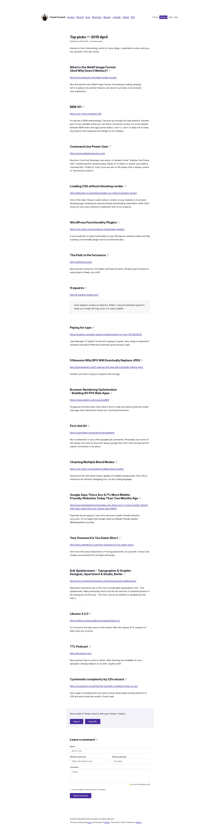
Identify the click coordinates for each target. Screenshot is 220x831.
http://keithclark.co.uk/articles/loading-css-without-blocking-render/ (103, 193)
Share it (76, 721)
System (163, 17)
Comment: (74, 767)
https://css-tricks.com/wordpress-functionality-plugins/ (97, 229)
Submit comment (80, 796)
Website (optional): (78, 757)
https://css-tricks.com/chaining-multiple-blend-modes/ (97, 469)
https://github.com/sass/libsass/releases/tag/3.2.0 (95, 620)
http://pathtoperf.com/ (81, 262)
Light (170, 17)
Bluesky (107, 17)
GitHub (125, 17)
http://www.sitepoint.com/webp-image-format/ (93, 77)
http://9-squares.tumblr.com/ (84, 295)
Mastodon (97, 17)
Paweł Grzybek (58, 17)
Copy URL (92, 721)
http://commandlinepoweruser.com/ (87, 153)
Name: (72, 746)
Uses (87, 17)
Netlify (107, 822)
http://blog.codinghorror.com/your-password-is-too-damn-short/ (102, 545)
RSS (133, 17)
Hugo (89, 822)
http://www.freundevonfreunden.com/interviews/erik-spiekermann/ (103, 581)
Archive (71, 17)
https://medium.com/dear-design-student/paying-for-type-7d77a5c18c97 (106, 334)
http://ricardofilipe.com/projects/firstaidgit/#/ (92, 432)
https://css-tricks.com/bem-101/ (86, 114)
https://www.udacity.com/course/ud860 (89, 400)
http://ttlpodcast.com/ (81, 653)
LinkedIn (117, 17)
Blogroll (80, 17)
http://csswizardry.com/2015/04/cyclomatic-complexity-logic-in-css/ (104, 686)
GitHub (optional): (119, 757)
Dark (176, 17)
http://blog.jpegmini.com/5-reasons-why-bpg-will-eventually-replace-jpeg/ (106, 367)
